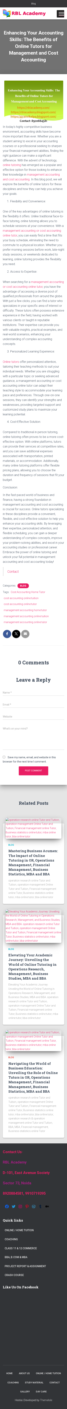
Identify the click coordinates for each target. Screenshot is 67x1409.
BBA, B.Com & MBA (16, 1257)
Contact (13, 571)
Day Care (41, 1391)
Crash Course (14, 1275)
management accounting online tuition (26, 616)
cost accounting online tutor (20, 604)
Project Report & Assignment (25, 1266)
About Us (24, 1373)
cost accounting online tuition (21, 598)
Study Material (34, 1382)
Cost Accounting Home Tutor (28, 592)
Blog (33, 3)
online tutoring (12, 165)
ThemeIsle (46, 1400)
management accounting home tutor (25, 610)
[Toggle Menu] (62, 13)
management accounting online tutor (25, 622)
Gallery (25, 1391)
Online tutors (11, 362)
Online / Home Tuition (19, 1230)
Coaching (11, 1239)
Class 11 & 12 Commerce (21, 1248)
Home (9, 1373)
